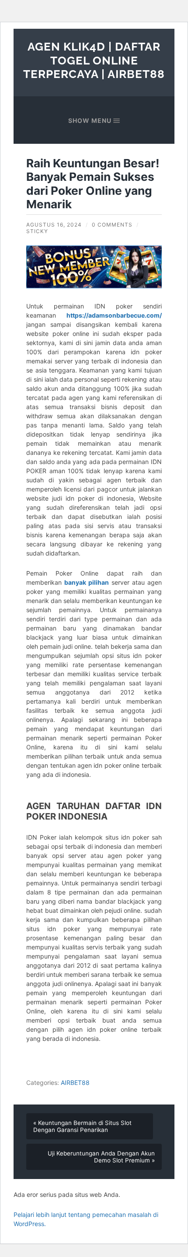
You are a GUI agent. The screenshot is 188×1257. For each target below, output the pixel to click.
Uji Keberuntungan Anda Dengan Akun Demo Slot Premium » (101, 1157)
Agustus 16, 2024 (54, 224)
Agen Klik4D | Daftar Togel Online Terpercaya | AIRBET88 (94, 60)
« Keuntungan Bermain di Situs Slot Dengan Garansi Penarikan (82, 1126)
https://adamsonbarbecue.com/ (114, 315)
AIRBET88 (75, 1082)
